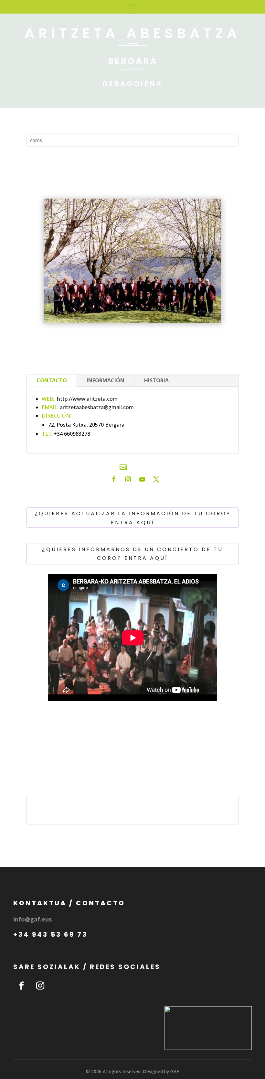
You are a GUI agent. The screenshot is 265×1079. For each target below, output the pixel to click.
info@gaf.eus (32, 919)
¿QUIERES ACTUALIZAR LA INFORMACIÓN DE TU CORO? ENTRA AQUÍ (133, 518)
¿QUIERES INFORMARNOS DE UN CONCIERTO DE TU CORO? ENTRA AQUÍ (132, 554)
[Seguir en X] (156, 479)
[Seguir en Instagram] (128, 479)
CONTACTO (52, 380)
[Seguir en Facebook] (114, 479)
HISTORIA (156, 380)
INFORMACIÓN (105, 380)
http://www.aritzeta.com (87, 398)
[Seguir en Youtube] (142, 479)
